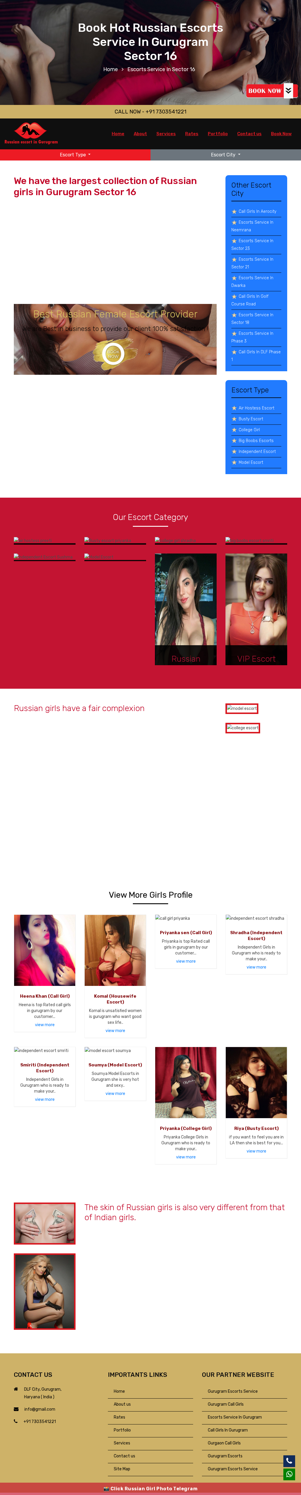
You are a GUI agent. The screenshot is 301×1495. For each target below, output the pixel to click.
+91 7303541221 (40, 1421)
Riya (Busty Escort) (256, 1128)
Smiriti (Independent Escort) (44, 1067)
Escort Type (73, 155)
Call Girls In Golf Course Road (249, 300)
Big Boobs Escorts (256, 440)
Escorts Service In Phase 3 (252, 337)
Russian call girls (116, 1299)
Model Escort (251, 462)
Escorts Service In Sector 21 (252, 263)
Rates (191, 133)
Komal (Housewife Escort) (115, 999)
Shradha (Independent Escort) (256, 935)
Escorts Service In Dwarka (252, 281)
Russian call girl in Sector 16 (141, 280)
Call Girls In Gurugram (228, 1430)
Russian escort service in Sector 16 (50, 775)
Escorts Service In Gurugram (235, 1417)
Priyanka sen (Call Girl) (186, 932)
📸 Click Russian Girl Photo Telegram (150, 1488)
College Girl (249, 429)
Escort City (224, 155)
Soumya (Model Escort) (115, 1065)
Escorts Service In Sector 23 (252, 244)
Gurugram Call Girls (226, 1404)
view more (45, 1024)
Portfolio (218, 133)
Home (110, 69)
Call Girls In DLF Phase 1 (256, 355)
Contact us (249, 133)
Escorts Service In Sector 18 (252, 318)
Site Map (122, 1468)
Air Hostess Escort (256, 408)
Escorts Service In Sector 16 (161, 69)
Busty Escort (251, 419)
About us (122, 1404)
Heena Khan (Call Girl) (45, 996)
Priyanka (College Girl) (186, 1128)
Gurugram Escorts (225, 1456)
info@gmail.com (39, 1409)
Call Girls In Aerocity (257, 211)
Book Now (281, 133)
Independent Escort (257, 451)
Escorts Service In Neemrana (252, 226)
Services (166, 133)
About (140, 133)
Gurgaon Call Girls (224, 1443)
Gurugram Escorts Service (233, 1391)
